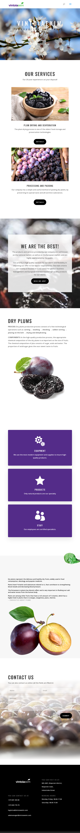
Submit (66, 716)
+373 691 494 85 (13, 800)
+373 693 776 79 (13, 805)
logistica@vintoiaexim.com (18, 810)
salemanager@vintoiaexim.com (19, 815)
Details (40, 142)
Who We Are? (40, 281)
